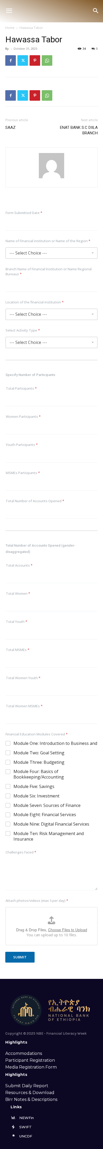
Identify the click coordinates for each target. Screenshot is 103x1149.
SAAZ (10, 127)
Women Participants (23, 416)
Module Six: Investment (36, 796)
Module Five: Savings (33, 786)
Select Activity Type (23, 330)
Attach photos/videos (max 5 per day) (37, 900)
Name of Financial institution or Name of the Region (48, 240)
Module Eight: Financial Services (44, 814)
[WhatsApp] (47, 60)
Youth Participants (22, 444)
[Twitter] (22, 60)
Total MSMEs (17, 649)
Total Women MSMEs (24, 706)
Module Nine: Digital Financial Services (51, 824)
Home (10, 28)
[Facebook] (10, 60)
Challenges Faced (21, 852)
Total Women (18, 593)
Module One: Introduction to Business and (55, 743)
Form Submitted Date (24, 212)
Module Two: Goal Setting (38, 753)
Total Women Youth (23, 677)
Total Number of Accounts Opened (35, 501)
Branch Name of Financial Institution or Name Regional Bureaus (49, 271)
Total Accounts (19, 565)
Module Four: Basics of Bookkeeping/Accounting (38, 774)
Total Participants (21, 388)
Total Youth (16, 621)
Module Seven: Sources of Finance (47, 805)
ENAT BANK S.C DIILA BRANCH (79, 130)
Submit (20, 957)
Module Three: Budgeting (38, 762)
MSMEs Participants (23, 472)
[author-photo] (51, 178)
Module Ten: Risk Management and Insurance (48, 836)
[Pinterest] (35, 60)
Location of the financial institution (35, 302)
